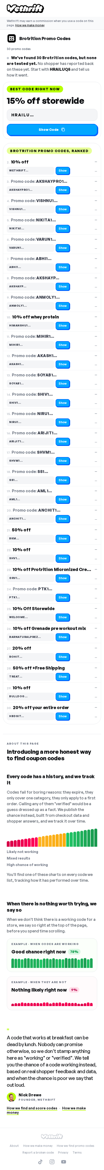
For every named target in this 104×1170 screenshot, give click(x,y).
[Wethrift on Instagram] (52, 1161)
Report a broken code (38, 1152)
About (14, 1146)
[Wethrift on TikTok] (40, 1161)
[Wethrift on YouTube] (63, 1161)
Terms (77, 1152)
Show (63, 170)
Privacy (63, 1152)
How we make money (30, 25)
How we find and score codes (32, 1108)
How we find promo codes (75, 1146)
